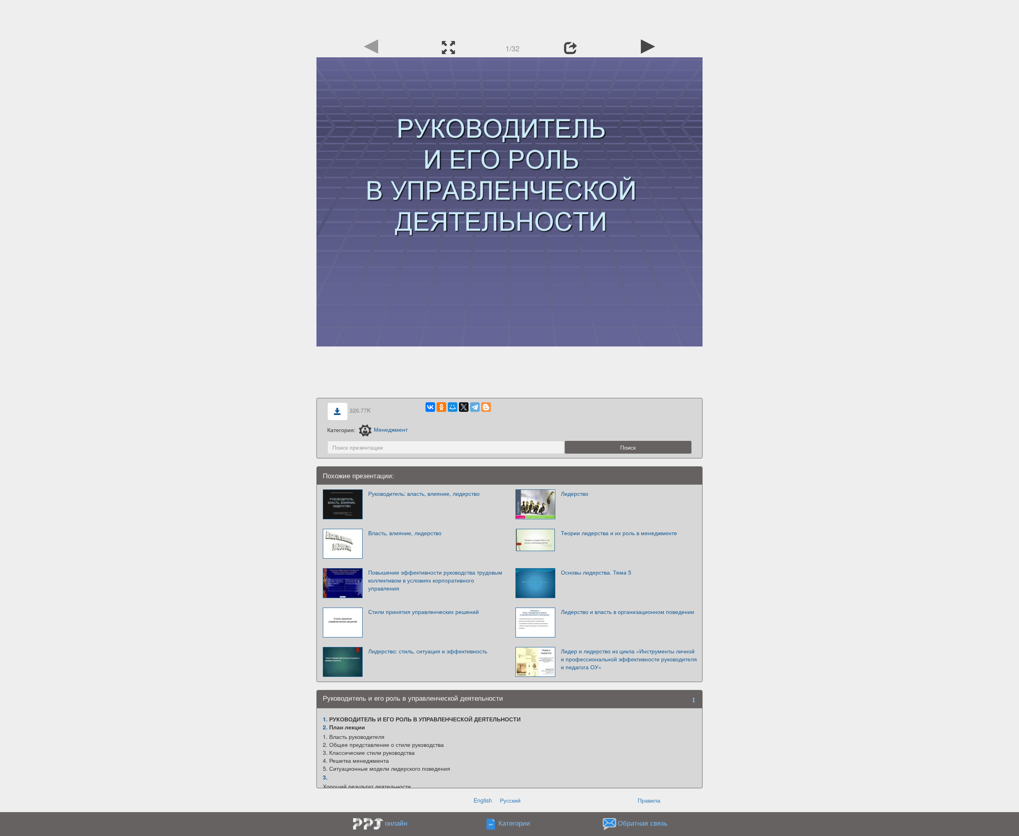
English (483, 800)
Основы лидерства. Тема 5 (596, 572)
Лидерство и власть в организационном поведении (627, 612)
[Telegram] (475, 407)
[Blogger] (486, 407)
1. (325, 719)
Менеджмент (391, 429)
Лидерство (574, 493)
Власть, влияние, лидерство (404, 533)
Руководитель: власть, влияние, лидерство (424, 493)
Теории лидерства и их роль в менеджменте (619, 533)
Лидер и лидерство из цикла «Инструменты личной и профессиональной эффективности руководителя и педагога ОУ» (629, 659)
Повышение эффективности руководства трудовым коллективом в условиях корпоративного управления (435, 580)
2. (325, 727)
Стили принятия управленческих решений (423, 612)
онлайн (396, 823)
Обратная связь (643, 823)
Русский (510, 800)
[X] (464, 407)
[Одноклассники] (441, 407)
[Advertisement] (509, 18)
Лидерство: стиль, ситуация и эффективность (427, 651)
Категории (514, 823)
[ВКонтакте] (430, 407)
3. (325, 777)
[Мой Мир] (452, 407)
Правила (649, 800)
